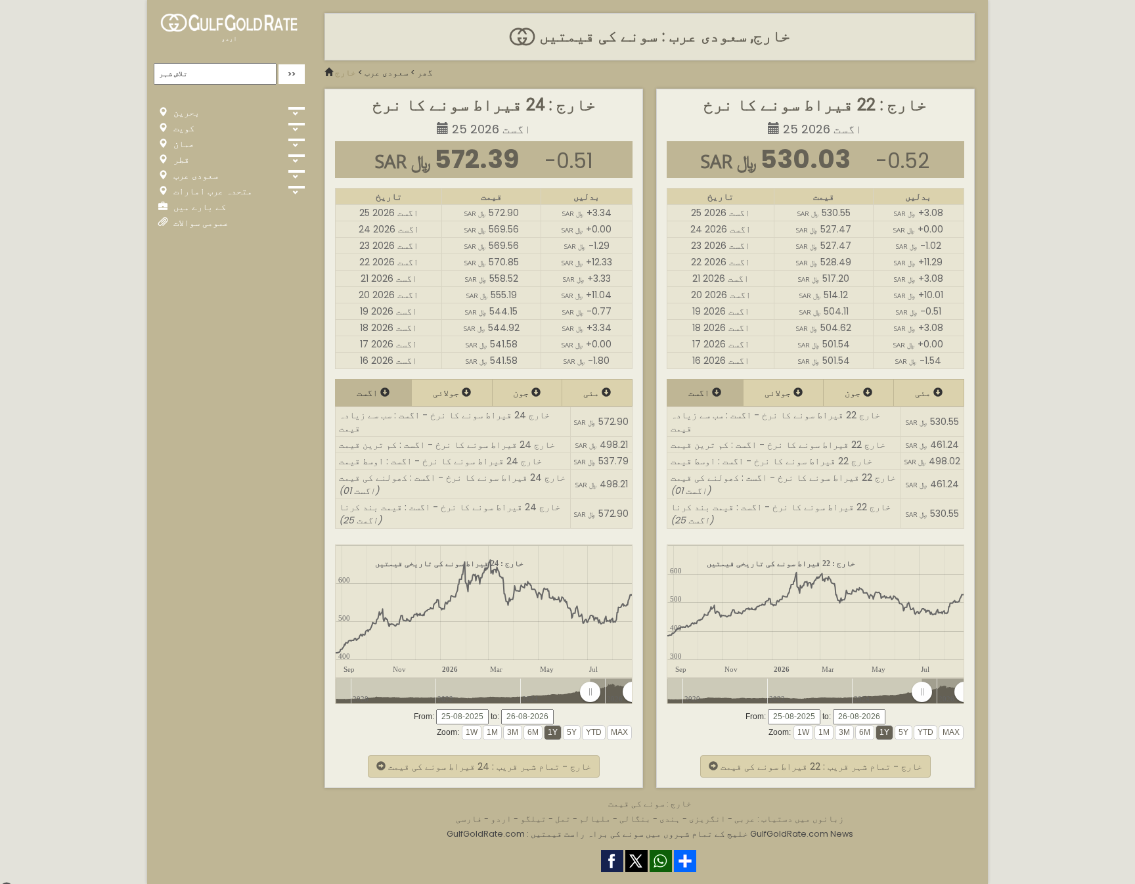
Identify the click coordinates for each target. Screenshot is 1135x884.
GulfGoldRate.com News (801, 833)
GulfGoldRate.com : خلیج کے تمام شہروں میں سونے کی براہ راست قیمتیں (597, 833)
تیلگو (533, 818)
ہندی (669, 818)
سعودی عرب (194, 175)
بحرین (185, 112)
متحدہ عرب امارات (211, 191)
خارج (345, 72)
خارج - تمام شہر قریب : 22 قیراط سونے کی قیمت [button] (820, 766)
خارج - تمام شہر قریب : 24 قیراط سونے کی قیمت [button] (488, 766)
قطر (180, 159)
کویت (182, 128)
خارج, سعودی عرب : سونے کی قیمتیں (662, 36)
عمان (182, 143)
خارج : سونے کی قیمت (650, 803)
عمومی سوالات (200, 222)
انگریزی (707, 818)
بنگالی (635, 818)
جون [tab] (522, 392)
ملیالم (595, 818)
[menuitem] (611, 692)
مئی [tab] (592, 392)
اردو (229, 38)
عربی (744, 818)
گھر (425, 72)
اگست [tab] (368, 392)
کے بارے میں (198, 206)
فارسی (469, 818)
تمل (563, 818)
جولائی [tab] (447, 392)
